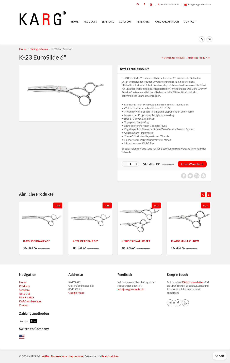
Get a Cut (125, 21)
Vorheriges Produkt (174, 57)
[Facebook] (144, 4)
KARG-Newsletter (193, 282)
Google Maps (76, 292)
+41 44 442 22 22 (170, 4)
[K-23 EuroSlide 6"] (65, 92)
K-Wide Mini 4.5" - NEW (185, 241)
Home (74, 21)
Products (90, 21)
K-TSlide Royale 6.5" (85, 241)
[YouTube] (151, 4)
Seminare (108, 21)
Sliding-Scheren (39, 48)
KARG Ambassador (167, 21)
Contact (190, 21)
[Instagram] (137, 4)
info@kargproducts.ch (199, 4)
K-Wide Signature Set (136, 241)
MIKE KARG (143, 21)
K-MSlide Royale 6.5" (36, 241)
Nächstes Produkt (198, 57)
